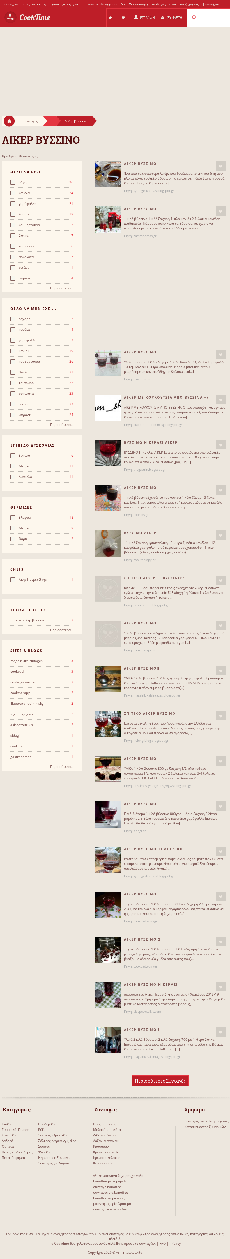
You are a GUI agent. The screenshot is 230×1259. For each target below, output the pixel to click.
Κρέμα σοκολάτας (106, 1157)
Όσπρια (8, 1146)
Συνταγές (30, 121)
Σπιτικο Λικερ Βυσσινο (150, 713)
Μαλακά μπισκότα (107, 1129)
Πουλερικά (46, 1124)
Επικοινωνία (132, 1252)
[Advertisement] (115, 66)
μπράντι (46, 278)
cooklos (41, 746)
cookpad (41, 671)
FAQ (162, 1243)
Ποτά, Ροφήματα (14, 1157)
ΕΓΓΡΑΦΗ (147, 17)
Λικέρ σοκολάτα (105, 1135)
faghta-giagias (41, 714)
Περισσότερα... (61, 288)
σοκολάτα (46, 257)
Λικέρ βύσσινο (76, 121)
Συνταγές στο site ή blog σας (206, 1121)
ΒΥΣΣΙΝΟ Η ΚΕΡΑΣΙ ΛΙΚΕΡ (151, 442)
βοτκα (46, 235)
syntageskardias (41, 682)
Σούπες (44, 1146)
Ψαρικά (44, 1152)
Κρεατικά (9, 1135)
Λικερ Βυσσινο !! (142, 1029)
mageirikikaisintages (41, 661)
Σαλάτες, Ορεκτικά (52, 1135)
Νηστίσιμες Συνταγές (54, 1157)
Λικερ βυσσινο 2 (142, 939)
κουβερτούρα (46, 225)
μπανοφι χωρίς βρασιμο (112, 1203)
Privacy (175, 1243)
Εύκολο (46, 455)
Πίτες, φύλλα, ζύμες (17, 1152)
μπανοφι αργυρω (65, 4)
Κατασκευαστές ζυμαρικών (205, 1126)
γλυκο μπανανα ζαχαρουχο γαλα (118, 1175)
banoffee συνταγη (134, 4)
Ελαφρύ (46, 517)
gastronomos (41, 757)
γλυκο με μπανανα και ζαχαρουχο (176, 4)
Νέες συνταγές (104, 1124)
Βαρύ (46, 539)
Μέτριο (46, 466)
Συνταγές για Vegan (53, 1163)
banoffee (11, 4)
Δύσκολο (46, 477)
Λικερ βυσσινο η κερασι (151, 984)
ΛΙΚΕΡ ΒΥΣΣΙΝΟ (140, 758)
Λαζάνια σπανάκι (106, 1140)
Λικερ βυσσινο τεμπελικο (153, 849)
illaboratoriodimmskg (41, 703)
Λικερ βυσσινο (140, 163)
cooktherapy (41, 693)
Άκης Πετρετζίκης (46, 579)
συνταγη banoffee (107, 1186)
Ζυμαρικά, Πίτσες (15, 1129)
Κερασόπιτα (102, 1163)
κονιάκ (46, 214)
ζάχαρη (46, 182)
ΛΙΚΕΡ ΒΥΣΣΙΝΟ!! (142, 668)
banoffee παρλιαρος (109, 1198)
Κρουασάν (101, 1146)
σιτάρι (46, 267)
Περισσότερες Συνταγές (160, 1081)
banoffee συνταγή (35, 4)
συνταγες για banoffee (110, 1192)
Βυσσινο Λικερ (140, 532)
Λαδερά (7, 1140)
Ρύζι (41, 1129)
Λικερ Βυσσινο (140, 208)
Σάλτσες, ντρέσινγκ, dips (57, 1140)
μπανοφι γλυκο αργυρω (99, 4)
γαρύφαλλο (46, 203)
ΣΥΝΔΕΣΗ (174, 17)
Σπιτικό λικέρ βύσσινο (41, 620)
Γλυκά (6, 1124)
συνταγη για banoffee (110, 1209)
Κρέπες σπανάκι (105, 1152)
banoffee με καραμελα (110, 1181)
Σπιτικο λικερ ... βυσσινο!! (154, 578)
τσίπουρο (46, 246)
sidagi (41, 735)
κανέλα (46, 193)
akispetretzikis (41, 725)
